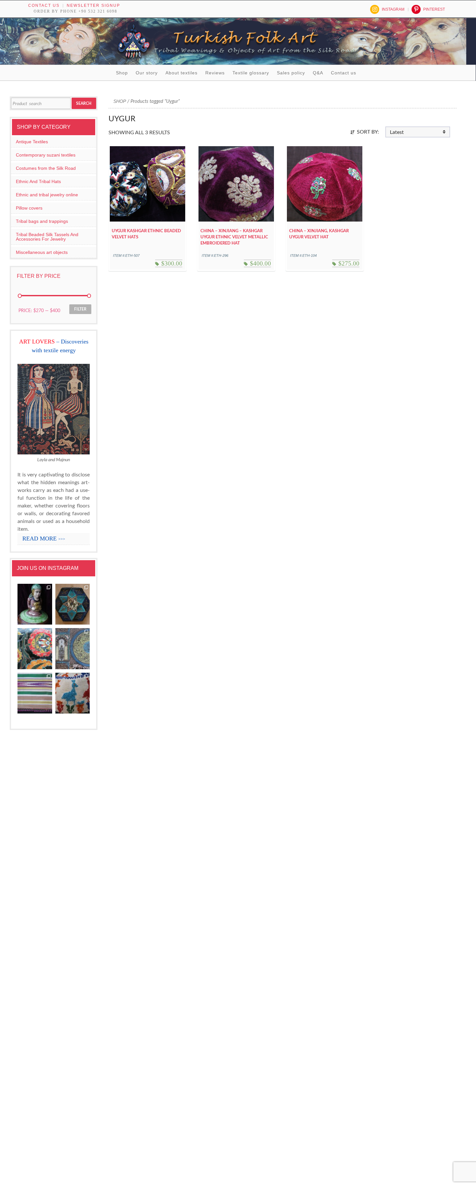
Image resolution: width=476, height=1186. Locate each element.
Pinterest (434, 9)
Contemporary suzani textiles (45, 155)
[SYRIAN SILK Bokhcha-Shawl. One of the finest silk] (34, 693)
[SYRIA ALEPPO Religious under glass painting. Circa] (72, 648)
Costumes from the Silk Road (46, 168)
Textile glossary (250, 72)
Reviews (215, 72)
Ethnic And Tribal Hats (38, 181)
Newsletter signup (93, 5)
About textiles (181, 72)
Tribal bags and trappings (42, 221)
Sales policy (291, 72)
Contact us (44, 5)
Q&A (318, 72)
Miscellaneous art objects (42, 252)
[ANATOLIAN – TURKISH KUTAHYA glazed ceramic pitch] (34, 604)
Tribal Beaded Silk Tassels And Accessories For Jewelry (47, 237)
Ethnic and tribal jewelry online (47, 194)
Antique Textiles (32, 141)
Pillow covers (29, 208)
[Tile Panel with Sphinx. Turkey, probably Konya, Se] (72, 604)
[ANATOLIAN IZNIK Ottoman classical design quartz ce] (34, 648)
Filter (80, 309)
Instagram (393, 9)
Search (83, 103)
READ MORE (43, 538)
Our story (147, 72)
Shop (122, 72)
